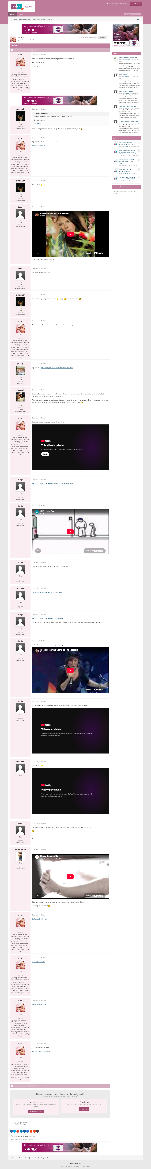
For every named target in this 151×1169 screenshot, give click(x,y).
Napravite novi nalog (36, 1111)
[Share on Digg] (24, 1131)
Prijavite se (84, 1109)
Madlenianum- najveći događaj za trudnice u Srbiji (127, 143)
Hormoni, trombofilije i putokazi (128, 58)
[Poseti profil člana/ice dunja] (20, 486)
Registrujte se (136, 4)
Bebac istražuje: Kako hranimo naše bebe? (125, 170)
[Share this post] (108, 55)
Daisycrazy (127, 76)
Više (137, 19)
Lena (20, 207)
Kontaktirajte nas (75, 1164)
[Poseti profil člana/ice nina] (13, 39)
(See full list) (125, 187)
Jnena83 (126, 93)
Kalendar (21, 14)
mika (20, 823)
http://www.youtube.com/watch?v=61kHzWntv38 (47, 619)
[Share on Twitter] (14, 1131)
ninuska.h (20, 390)
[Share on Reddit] (31, 1131)
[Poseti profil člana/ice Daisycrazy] (115, 75)
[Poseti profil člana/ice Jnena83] (115, 92)
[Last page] (35, 50)
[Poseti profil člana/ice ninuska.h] (20, 397)
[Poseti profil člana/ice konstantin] (20, 116)
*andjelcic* (127, 108)
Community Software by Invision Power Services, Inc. (75, 1166)
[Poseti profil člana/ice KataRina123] (20, 856)
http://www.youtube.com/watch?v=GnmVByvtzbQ (57, 368)
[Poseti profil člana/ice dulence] (20, 595)
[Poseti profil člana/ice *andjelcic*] (115, 107)
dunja (20, 479)
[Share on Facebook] (11, 1131)
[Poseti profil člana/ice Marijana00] (115, 58)
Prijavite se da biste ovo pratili (88, 37)
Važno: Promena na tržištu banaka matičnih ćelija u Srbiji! (126, 161)
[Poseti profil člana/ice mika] (20, 830)
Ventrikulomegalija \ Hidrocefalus (128, 121)
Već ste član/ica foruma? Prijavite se (115, 4)
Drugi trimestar (123, 74)
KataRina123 (20, 849)
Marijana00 (127, 59)
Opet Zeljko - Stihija (38, 962)
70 (21, 406)
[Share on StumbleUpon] (34, 1131)
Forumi (12, 14)
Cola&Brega (36, 66)
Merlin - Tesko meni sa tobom (41, 1051)
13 (21, 379)
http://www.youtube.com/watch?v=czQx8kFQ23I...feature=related (53, 484)
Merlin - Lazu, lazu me (39, 1005)
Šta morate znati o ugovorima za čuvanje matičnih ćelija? (127, 178)
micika (20, 363)
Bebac (126, 146)
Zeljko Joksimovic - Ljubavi (40, 919)
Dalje (31, 50)
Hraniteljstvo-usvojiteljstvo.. (127, 91)
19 (21, 223)
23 (21, 125)
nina (25, 40)
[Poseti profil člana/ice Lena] (20, 214)
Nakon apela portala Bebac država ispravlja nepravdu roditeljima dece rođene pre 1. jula (129, 152)
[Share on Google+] (17, 1131)
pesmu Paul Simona (38, 146)
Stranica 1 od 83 (43, 50)
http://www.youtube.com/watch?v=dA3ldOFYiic (47, 592)
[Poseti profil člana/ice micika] (20, 370)
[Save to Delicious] (27, 1131)
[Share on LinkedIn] (21, 1131)
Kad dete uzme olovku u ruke (127, 106)
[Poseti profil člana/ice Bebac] (115, 143)
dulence (20, 588)
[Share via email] (37, 1131)
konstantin (20, 109)
